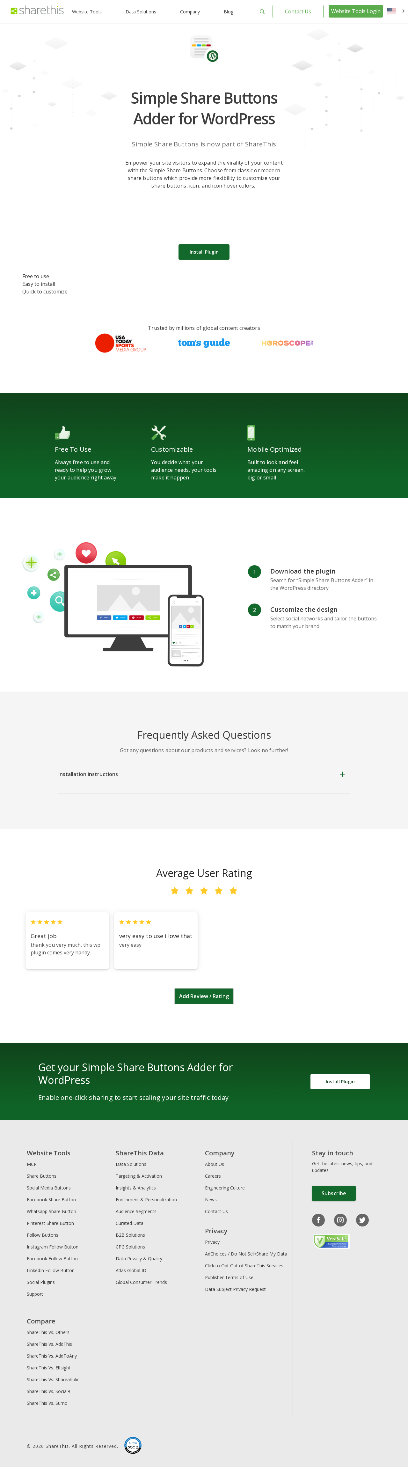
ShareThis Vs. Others (48, 1332)
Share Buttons (41, 1176)
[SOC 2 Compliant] (132, 1446)
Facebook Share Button (51, 1200)
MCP (32, 1164)
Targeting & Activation (139, 1176)
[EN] (396, 11)
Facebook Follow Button (52, 1259)
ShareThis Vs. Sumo (47, 1403)
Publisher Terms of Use (229, 1277)
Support (35, 1294)
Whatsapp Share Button (51, 1211)
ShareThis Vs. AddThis (49, 1344)
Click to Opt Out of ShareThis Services (244, 1266)
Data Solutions (141, 12)
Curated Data (129, 1223)
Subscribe (334, 1193)
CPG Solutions (130, 1247)
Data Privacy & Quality (139, 1259)
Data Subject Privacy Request (235, 1289)
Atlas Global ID (131, 1270)
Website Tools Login (356, 11)
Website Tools (87, 12)
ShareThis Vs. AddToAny (52, 1356)
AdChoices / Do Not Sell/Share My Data (246, 1254)
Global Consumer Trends (141, 1282)
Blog (228, 12)
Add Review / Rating (204, 996)
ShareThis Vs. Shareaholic (53, 1379)
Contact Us (298, 11)
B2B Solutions (130, 1235)
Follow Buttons (42, 1235)
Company (190, 12)
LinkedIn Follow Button (51, 1270)
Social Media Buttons (49, 1188)
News (211, 1200)
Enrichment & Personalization (146, 1200)
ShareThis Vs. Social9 (48, 1391)
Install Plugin (204, 252)
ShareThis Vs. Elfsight (48, 1368)
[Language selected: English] (396, 11)
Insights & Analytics (136, 1188)
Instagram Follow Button (52, 1247)
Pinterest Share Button (50, 1223)
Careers (213, 1176)
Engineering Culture (225, 1188)
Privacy (212, 1242)
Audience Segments (136, 1211)
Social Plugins (41, 1282)
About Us (214, 1164)
